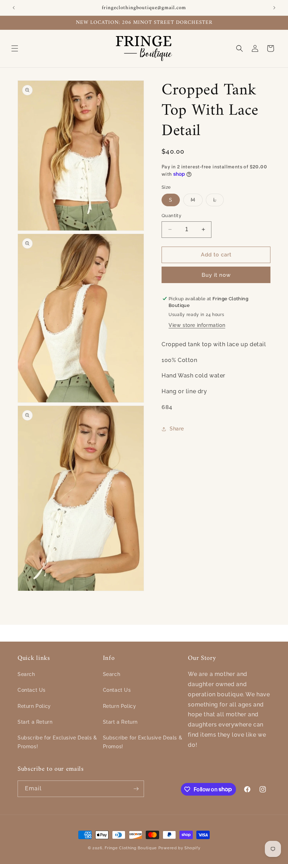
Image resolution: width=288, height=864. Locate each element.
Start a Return (35, 722)
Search (26, 674)
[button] (14, 48)
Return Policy (34, 706)
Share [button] (177, 428)
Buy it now (216, 275)
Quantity (171, 215)
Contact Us (32, 690)
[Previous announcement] (13, 7)
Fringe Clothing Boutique (131, 848)
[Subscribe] (136, 789)
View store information (197, 325)
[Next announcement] (274, 7)
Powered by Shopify (179, 848)
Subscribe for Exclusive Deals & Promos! (57, 742)
